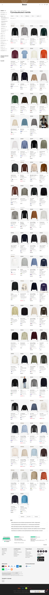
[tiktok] (46, 551)
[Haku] (40, 5)
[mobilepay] (6, 569)
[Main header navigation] (2, 5)
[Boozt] (24, 4)
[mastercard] (6, 566)
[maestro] (9, 566)
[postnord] (29, 566)
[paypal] (9, 569)
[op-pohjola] (12, 569)
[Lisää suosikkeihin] (18, 39)
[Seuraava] (47, 2)
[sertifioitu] (26, 588)
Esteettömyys (19, 590)
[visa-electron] (12, 566)
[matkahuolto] (26, 566)
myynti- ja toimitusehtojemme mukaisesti (10, 573)
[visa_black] (3, 566)
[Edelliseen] (2, 2)
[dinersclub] (14, 566)
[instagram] (41, 551)
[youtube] (43, 551)
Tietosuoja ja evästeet (25, 590)
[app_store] (40, 560)
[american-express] (17, 566)
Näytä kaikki (45, 544)
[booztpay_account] (20, 566)
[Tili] (42, 5)
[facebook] (38, 551)
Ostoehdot (14, 590)
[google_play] (40, 557)
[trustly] (3, 569)
